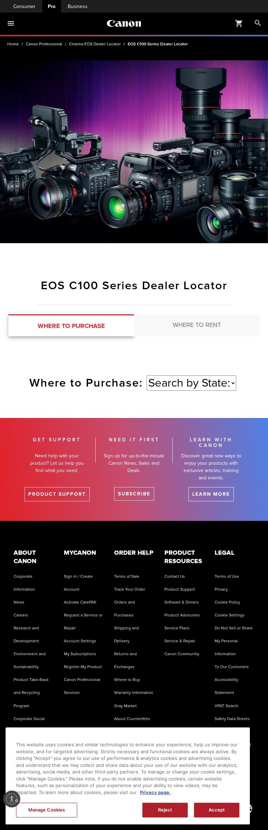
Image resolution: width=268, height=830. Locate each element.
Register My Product (83, 667)
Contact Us (174, 576)
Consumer (24, 6)
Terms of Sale (126, 576)
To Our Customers (232, 667)
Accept (217, 810)
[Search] (258, 23)
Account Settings (80, 641)
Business (78, 6)
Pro (51, 6)
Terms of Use (227, 576)
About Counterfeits (132, 718)
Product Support (179, 589)
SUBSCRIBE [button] (134, 494)
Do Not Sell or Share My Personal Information (234, 641)
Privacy (221, 589)
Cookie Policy (227, 602)
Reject (165, 810)
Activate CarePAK (80, 602)
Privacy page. (155, 792)
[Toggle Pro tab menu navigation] (11, 23)
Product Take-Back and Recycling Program (31, 692)
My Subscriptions (80, 654)
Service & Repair (179, 641)
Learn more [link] (211, 494)
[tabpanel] (134, 379)
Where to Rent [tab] (197, 325)
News (19, 602)
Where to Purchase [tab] (71, 326)
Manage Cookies (46, 810)
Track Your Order (129, 589)
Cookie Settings (230, 615)
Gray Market (125, 706)
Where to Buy (127, 679)
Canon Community (181, 654)
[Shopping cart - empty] (239, 23)
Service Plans (176, 628)
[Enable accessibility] (11, 799)
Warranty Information (133, 692)
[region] (128, 775)
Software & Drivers (181, 602)
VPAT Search (226, 706)
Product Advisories (182, 615)
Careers (21, 615)
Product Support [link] (57, 494)
